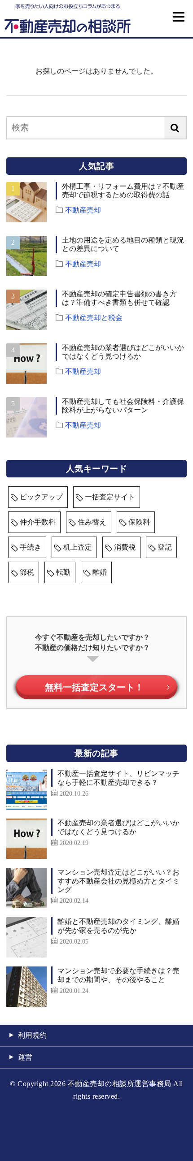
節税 (27, 572)
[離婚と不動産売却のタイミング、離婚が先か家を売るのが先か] (26, 937)
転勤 (63, 572)
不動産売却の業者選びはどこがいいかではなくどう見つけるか (123, 352)
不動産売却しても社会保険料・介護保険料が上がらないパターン (123, 406)
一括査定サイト (110, 497)
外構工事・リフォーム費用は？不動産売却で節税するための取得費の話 (123, 190)
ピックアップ (41, 497)
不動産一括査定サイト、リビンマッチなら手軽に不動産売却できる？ (118, 778)
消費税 (125, 547)
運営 (25, 1057)
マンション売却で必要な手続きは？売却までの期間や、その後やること (118, 975)
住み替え (92, 522)
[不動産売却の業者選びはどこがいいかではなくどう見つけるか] (26, 839)
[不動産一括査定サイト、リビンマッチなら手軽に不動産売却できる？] (26, 789)
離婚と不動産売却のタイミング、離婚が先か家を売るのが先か (118, 926)
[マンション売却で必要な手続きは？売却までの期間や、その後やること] (26, 986)
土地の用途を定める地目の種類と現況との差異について (123, 244)
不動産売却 (83, 209)
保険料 (139, 522)
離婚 (99, 572)
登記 (165, 547)
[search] (175, 128)
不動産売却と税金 (94, 317)
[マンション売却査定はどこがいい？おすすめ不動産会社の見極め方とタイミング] (26, 888)
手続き (30, 547)
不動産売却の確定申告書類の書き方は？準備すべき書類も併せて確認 (119, 298)
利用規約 (32, 1035)
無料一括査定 (94, 687)
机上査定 (77, 547)
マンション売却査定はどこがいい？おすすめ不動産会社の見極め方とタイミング (118, 880)
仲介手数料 (38, 522)
